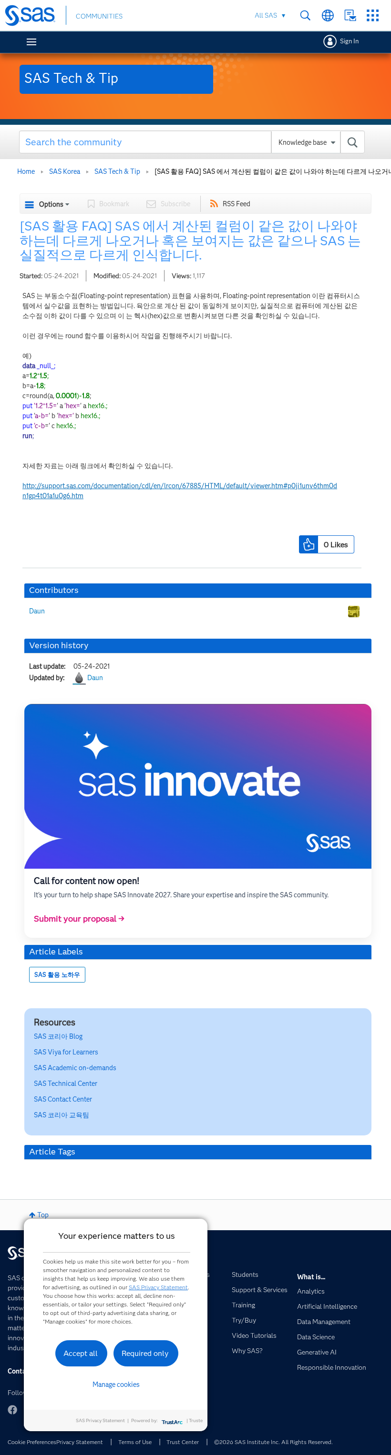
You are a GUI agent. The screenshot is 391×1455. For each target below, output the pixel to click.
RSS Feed (236, 204)
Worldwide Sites (328, 15)
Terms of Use (135, 1441)
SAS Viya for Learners (66, 1052)
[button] (308, 544)
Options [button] (51, 204)
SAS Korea (64, 171)
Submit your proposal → (79, 918)
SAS (75, 1068)
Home (26, 171)
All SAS (266, 15)
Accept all (80, 1353)
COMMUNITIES (99, 16)
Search (305, 15)
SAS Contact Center (63, 1099)
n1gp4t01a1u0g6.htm (52, 496)
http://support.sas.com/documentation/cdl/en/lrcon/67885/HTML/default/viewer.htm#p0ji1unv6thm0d (179, 486)
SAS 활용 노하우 (57, 974)
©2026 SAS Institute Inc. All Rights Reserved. (273, 1441)
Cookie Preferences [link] (32, 1441)
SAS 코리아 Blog (58, 1036)
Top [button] (43, 1215)
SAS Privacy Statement (158, 1287)
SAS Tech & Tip (117, 171)
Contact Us (350, 15)
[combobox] (192, 141)
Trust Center (182, 1441)
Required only (145, 1353)
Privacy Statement (79, 1441)
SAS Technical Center (65, 1083)
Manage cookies (116, 1384)
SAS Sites (373, 15)
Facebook (12, 1410)
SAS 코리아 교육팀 (61, 1115)
